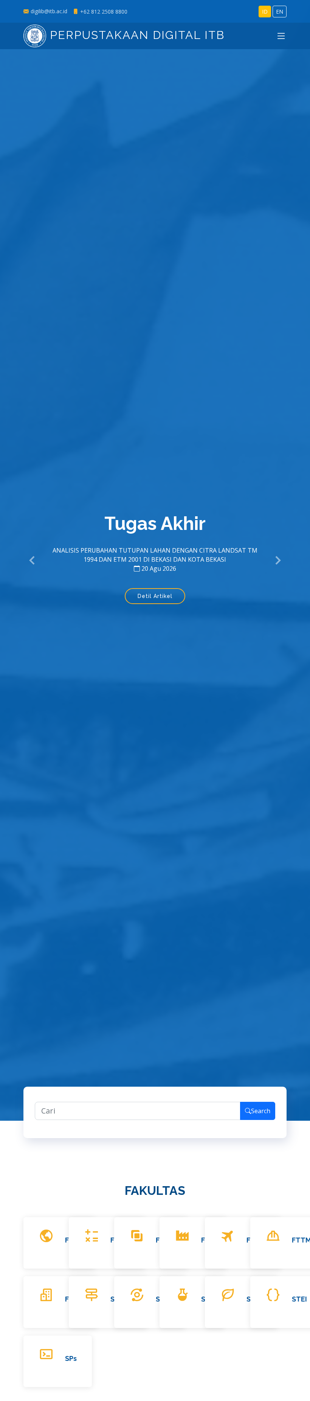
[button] (32, 560)
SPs (71, 1358)
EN (279, 11)
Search (260, 1111)
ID (265, 11)
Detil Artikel (155, 596)
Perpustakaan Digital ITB (135, 35)
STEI (299, 1299)
